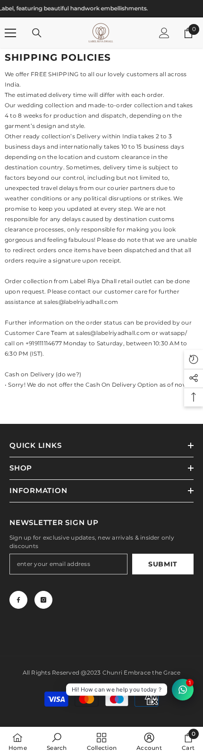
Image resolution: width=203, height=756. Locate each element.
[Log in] (164, 33)
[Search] (36, 33)
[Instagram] (43, 600)
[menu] (10, 33)
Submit (163, 564)
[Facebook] (18, 600)
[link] (57, 741)
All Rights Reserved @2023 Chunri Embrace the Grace (102, 672)
